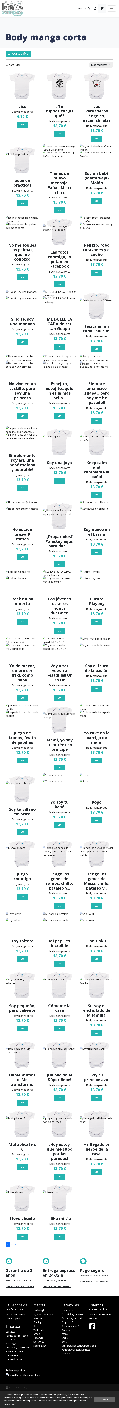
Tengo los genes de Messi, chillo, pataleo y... (96, 880)
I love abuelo (22, 1218)
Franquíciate (12, 1355)
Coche (64, 1337)
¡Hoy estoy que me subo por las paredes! (59, 1151)
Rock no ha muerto (22, 601)
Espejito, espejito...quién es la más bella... (59, 390)
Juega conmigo (22, 876)
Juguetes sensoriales (43, 1314)
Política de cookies (15, 1351)
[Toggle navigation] (111, 8)
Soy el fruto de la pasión (97, 668)
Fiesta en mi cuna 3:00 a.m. (97, 328)
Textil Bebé (67, 1310)
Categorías (20, 53)
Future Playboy (96, 601)
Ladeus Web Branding (18, 1388)
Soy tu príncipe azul (97, 1077)
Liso (22, 106)
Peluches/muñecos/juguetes (75, 1349)
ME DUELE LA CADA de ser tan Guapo (59, 323)
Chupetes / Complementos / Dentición (70, 1326)
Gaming (37, 1322)
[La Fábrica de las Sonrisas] (12, 8)
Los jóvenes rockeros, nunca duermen (59, 605)
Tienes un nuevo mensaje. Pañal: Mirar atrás (60, 183)
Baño (64, 1341)
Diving (36, 1325)
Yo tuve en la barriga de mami (97, 737)
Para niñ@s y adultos (72, 1314)
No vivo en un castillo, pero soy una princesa (22, 390)
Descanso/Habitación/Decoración (78, 1345)
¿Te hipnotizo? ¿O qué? (59, 111)
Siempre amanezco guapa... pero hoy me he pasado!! (96, 393)
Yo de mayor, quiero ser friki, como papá (22, 672)
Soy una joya (59, 462)
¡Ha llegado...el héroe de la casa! (97, 1149)
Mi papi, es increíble (59, 943)
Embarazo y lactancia (72, 1318)
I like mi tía (59, 1218)
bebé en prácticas (22, 183)
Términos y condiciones (18, 1347)
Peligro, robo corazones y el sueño (97, 249)
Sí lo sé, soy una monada (22, 321)
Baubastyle (39, 1310)
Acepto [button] (104, 1400)
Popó (97, 802)
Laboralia (38, 1337)
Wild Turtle (39, 1330)
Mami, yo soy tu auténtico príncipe (60, 744)
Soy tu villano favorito (22, 811)
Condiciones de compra (20, 1286)
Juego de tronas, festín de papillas (22, 737)
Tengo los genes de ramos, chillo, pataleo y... (59, 880)
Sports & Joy (39, 1345)
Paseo (64, 1333)
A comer (65, 1353)
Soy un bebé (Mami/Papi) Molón (97, 178)
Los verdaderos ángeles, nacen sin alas (97, 113)
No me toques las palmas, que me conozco (22, 252)
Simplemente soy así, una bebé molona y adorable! (22, 462)
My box (37, 1333)
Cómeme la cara (59, 1008)
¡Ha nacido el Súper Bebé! (59, 1077)
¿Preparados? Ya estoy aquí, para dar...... (59, 541)
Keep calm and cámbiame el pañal (96, 469)
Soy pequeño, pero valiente (22, 1008)
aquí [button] (14, 1404)
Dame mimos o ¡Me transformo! (22, 1079)
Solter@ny (38, 1341)
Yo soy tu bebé (59, 804)
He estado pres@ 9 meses (22, 534)
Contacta (10, 1331)
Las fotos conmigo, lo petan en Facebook (59, 259)
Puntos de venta (14, 1359)
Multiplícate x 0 (22, 1146)
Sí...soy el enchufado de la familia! (96, 1010)
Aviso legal (11, 1343)
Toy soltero (22, 940)
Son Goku (96, 940)
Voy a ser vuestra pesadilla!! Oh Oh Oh (59, 672)
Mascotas (38, 1318)
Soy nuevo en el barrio (97, 532)
